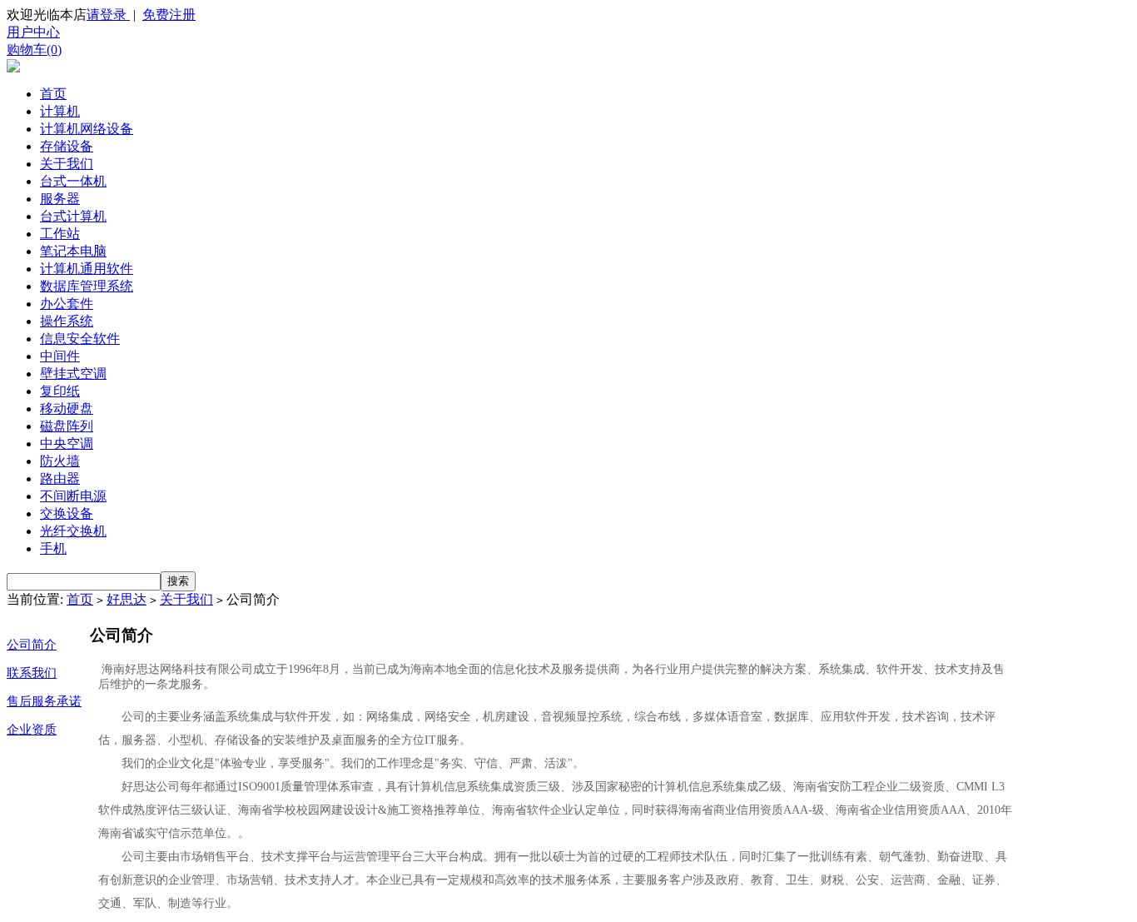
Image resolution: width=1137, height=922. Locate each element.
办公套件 (66, 304)
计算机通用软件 (86, 269)
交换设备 (66, 513)
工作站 (60, 234)
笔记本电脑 (73, 251)
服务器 (60, 199)
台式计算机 (73, 216)
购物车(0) (34, 49)
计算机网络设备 (86, 129)
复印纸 (60, 391)
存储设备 (66, 146)
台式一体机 (73, 181)
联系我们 (32, 673)
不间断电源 (73, 496)
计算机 (60, 111)
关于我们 (66, 164)
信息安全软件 (80, 338)
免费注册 (169, 14)
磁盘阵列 (66, 426)
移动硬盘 (66, 408)
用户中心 (33, 32)
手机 (53, 548)
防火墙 (60, 461)
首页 (53, 94)
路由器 (60, 478)
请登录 (108, 14)
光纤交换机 (73, 531)
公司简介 (32, 644)
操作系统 (66, 321)
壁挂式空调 (73, 373)
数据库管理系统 (86, 286)
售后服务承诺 (44, 701)
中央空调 (66, 443)
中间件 (60, 356)
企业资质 (32, 729)
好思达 (126, 599)
